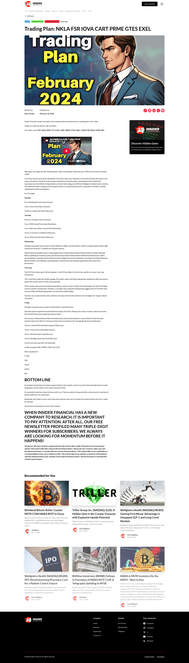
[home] (33, 4)
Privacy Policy (149, 657)
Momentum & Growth (72, 11)
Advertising (97, 631)
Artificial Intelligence (36, 11)
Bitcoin (54, 11)
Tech (89, 11)
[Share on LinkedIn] (149, 110)
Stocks (84, 11)
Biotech (47, 11)
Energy (61, 11)
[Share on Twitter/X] (158, 110)
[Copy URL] (145, 110)
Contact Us (97, 635)
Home (95, 623)
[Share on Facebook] (162, 110)
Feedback (121, 631)
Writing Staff (122, 627)
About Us (96, 627)
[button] (161, 4)
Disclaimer (160, 657)
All (26, 11)
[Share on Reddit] (154, 110)
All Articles (122, 623)
